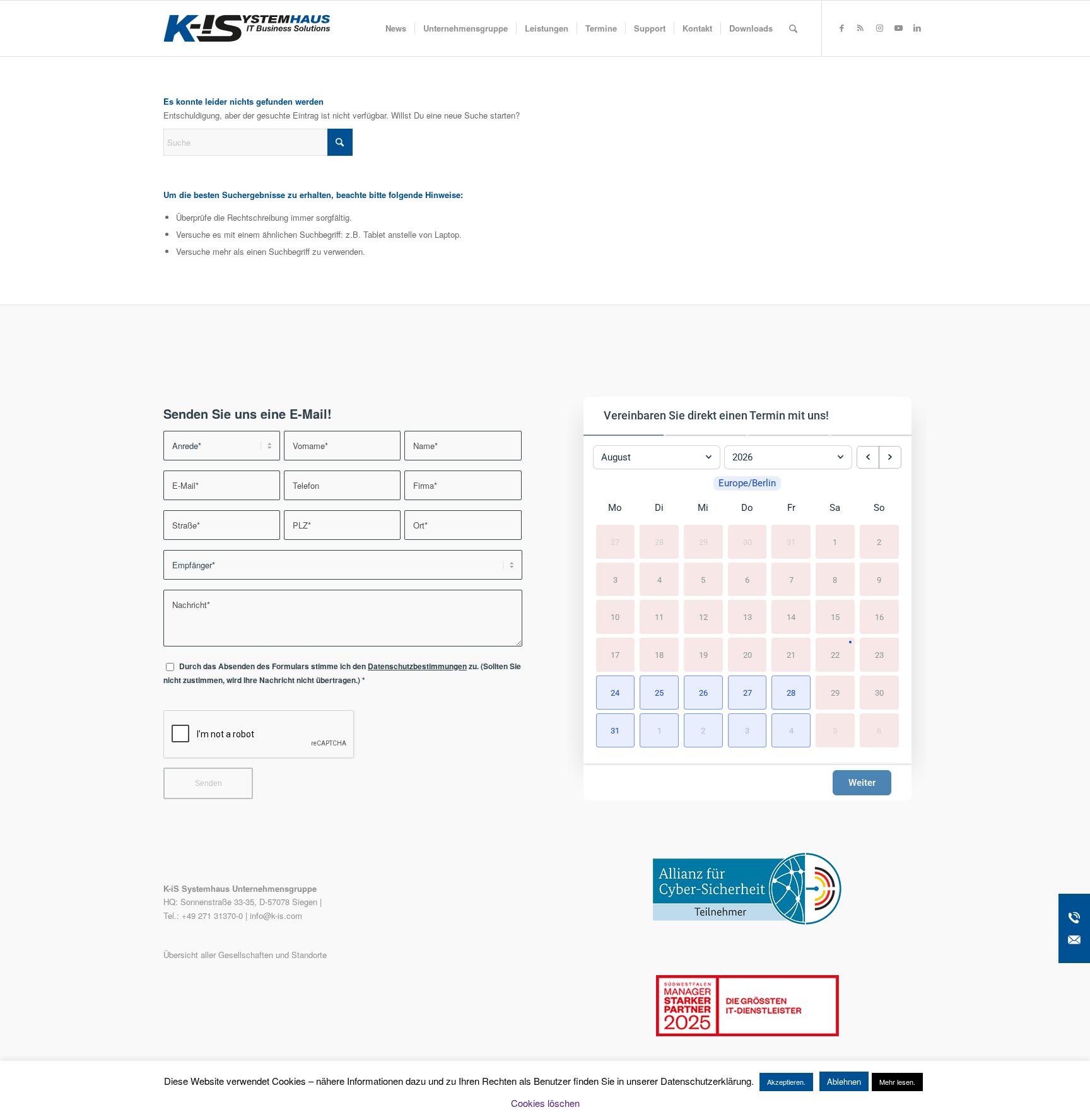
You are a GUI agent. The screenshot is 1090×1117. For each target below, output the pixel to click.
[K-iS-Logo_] (246, 28)
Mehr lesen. (897, 1082)
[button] (616, 692)
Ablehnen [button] (844, 1081)
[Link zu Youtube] (898, 27)
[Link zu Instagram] (879, 27)
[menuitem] (395, 28)
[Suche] (793, 28)
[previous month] (868, 457)
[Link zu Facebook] (841, 27)
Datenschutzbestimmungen (417, 666)
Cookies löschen (545, 1102)
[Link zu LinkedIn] (917, 27)
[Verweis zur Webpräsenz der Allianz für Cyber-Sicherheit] (747, 922)
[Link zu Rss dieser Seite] (860, 27)
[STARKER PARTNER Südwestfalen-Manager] (747, 1033)
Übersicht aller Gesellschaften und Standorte (245, 955)
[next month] (890, 457)
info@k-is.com (276, 915)
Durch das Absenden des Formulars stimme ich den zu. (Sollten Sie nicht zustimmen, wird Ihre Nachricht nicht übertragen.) (342, 673)
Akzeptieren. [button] (786, 1082)
